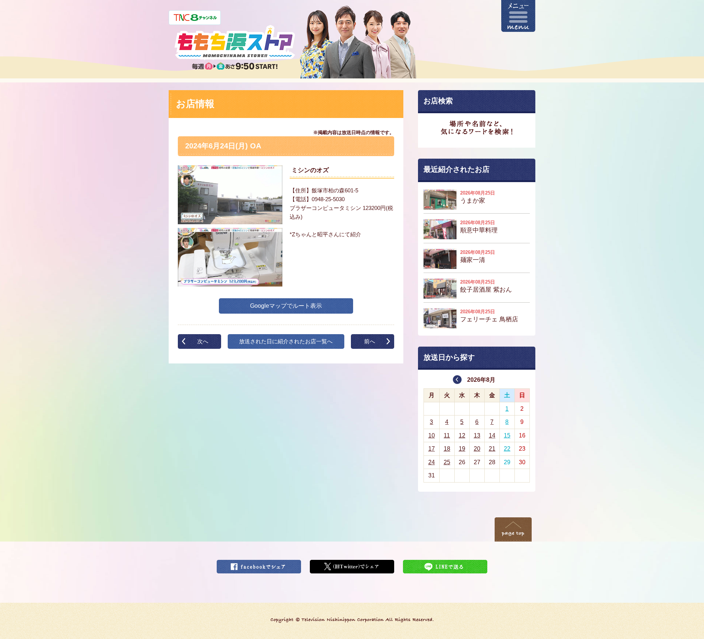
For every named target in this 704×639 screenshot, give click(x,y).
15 (507, 435)
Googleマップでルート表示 (286, 306)
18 (447, 449)
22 (507, 449)
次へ (202, 341)
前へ (369, 341)
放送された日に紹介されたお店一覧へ (286, 341)
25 (447, 462)
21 (492, 449)
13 (477, 435)
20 (477, 449)
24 (431, 462)
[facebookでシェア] (259, 564)
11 (447, 435)
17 (431, 449)
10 (431, 435)
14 (492, 435)
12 (462, 435)
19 (462, 449)
